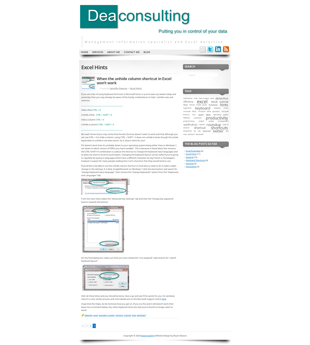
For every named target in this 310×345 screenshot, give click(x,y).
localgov (217, 108)
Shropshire (187, 131)
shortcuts (219, 127)
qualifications (190, 124)
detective (88, 315)
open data (204, 114)
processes (198, 118)
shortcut (119, 315)
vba (227, 131)
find (185, 104)
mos (193, 114)
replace (202, 124)
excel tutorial (219, 101)
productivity (217, 118)
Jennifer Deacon (118, 88)
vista (134, 315)
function (213, 104)
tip (195, 131)
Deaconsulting (148, 335)
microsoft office (189, 111)
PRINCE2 (186, 118)
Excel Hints (136, 88)
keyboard (202, 108)
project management (218, 121)
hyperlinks (187, 108)
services (186, 128)
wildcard (191, 134)
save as (225, 124)
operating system (106, 315)
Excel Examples (193, 150)
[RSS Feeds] (225, 49)
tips (199, 131)
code (195, 98)
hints (224, 104)
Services (190, 163)
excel (95, 315)
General (189, 157)
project (201, 121)
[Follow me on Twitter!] (210, 49)
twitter (218, 131)
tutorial (127, 315)
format (192, 105)
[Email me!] (202, 49)
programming (188, 121)
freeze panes (201, 105)
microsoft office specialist (208, 111)
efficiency (188, 101)
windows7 (141, 315)
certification (187, 98)
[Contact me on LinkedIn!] (218, 49)
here (164, 299)
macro (226, 108)
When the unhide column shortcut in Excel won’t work (134, 80)
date (212, 98)
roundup (214, 124)
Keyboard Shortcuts (195, 160)
